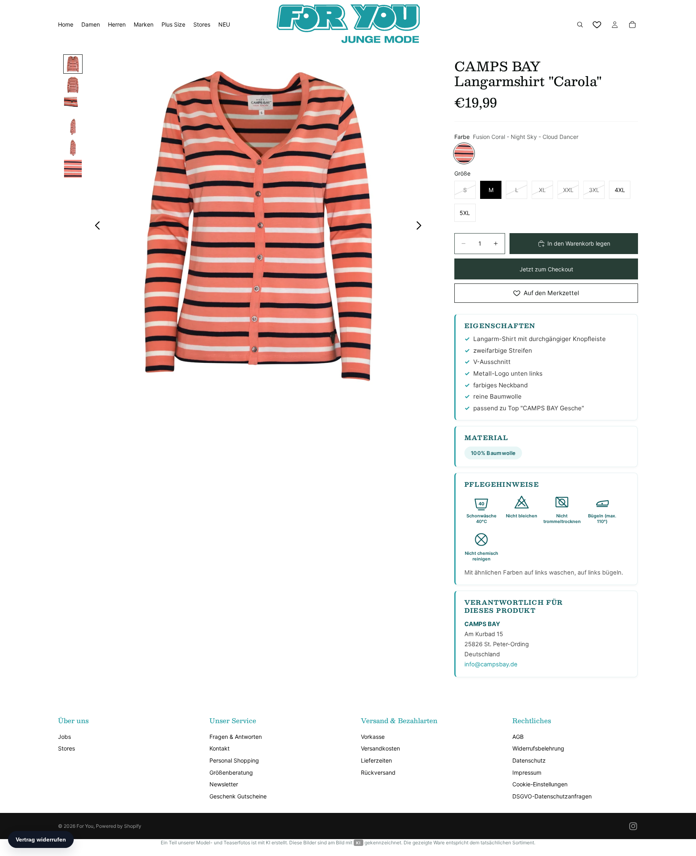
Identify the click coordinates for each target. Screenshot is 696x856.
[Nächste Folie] (421, 226)
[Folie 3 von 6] (73, 106)
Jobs (64, 736)
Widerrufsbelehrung (538, 748)
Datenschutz (529, 760)
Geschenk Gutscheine (238, 796)
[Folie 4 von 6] (73, 127)
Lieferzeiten (376, 760)
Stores (66, 748)
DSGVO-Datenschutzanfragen (552, 796)
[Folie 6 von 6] (73, 169)
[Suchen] (580, 24)
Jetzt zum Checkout (546, 269)
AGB (518, 736)
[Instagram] (633, 826)
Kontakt (219, 748)
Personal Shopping (234, 760)
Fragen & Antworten (235, 736)
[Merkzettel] (597, 24)
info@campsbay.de (491, 664)
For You (85, 826)
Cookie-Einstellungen (540, 784)
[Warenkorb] (632, 24)
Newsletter (223, 784)
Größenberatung (231, 772)
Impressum (526, 772)
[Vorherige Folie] (95, 226)
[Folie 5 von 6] (73, 148)
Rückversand (378, 772)
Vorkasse (373, 736)
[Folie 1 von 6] (73, 64)
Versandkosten (380, 748)
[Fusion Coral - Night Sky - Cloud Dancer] (464, 153)
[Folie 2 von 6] (73, 85)
